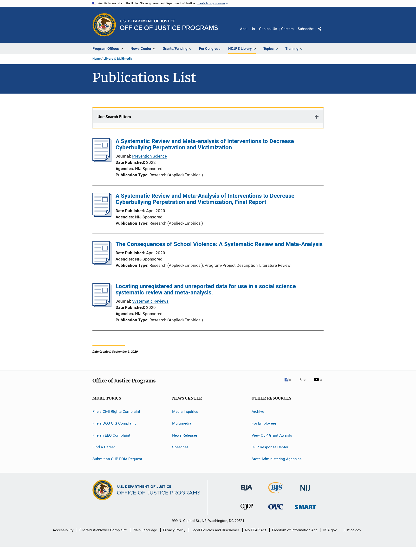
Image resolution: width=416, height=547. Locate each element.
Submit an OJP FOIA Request (117, 459)
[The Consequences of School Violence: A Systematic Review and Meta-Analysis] (101, 263)
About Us (247, 29)
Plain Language (145, 530)
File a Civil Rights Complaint (116, 411)
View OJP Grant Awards (272, 435)
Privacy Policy (174, 530)
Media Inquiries (185, 411)
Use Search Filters (114, 116)
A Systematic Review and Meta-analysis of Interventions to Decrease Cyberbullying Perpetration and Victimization (205, 144)
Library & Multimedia (118, 58)
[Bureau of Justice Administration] (246, 491)
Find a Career (103, 447)
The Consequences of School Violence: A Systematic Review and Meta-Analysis (219, 244)
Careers (287, 29)
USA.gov (330, 530)
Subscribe (306, 29)
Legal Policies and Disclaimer (215, 530)
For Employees (264, 423)
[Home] (169, 25)
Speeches (180, 447)
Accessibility (63, 530)
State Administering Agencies (276, 459)
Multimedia (181, 423)
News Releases (185, 435)
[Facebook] (290, 383)
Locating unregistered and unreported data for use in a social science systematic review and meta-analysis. (206, 289)
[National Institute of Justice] (305, 491)
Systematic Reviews (150, 301)
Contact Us (268, 29)
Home (96, 58)
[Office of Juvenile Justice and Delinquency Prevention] (246, 511)
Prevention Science (149, 156)
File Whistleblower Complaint (103, 530)
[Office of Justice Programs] (104, 25)
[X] (304, 383)
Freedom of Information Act (294, 530)
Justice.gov (352, 530)
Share (323, 32)
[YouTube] (318, 383)
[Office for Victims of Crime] (276, 510)
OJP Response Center (270, 447)
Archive (258, 411)
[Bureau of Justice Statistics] (276, 494)
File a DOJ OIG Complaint (114, 423)
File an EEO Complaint (111, 435)
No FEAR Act (255, 530)
